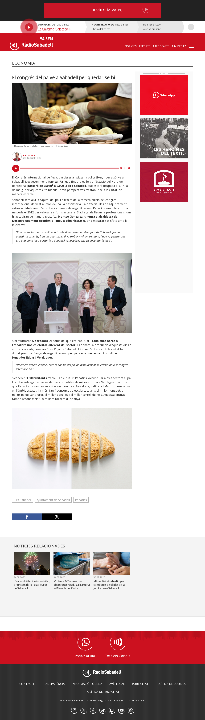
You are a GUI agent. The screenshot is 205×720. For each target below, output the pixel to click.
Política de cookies (171, 684)
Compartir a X (57, 516)
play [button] (15, 168)
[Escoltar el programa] (46, 27)
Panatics (81, 500)
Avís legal (117, 684)
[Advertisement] (164, 225)
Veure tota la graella (191, 27)
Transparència (53, 684)
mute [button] (129, 168)
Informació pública (87, 684)
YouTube (121, 710)
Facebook (93, 710)
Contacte (27, 684)
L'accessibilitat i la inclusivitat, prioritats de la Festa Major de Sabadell (32, 584)
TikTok (102, 710)
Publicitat (140, 684)
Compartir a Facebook (27, 516)
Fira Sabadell (23, 500)
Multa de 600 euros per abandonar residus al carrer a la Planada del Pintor (71, 584)
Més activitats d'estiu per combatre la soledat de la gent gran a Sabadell (109, 584)
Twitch (112, 710)
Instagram (74, 710)
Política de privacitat (102, 692)
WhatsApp (131, 710)
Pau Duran (29, 155)
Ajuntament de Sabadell (53, 500)
